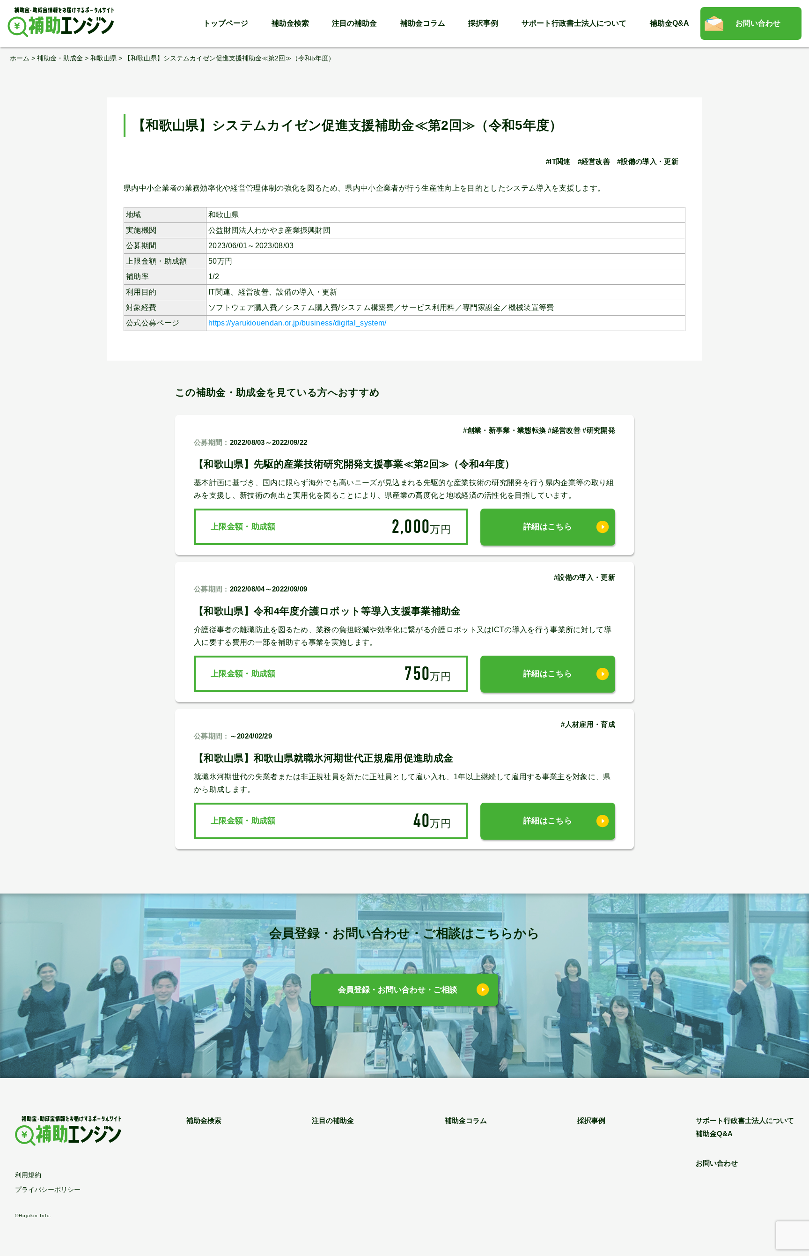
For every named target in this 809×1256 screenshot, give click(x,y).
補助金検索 (290, 23)
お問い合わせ (757, 23)
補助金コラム (422, 23)
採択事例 (483, 23)
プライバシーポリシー (48, 1189)
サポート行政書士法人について (574, 23)
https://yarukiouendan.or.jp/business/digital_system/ (297, 323)
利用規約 (28, 1175)
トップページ (225, 23)
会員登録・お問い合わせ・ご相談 (397, 989)
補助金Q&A (669, 23)
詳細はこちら (547, 526)
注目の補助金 (354, 23)
